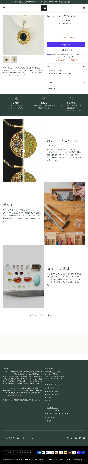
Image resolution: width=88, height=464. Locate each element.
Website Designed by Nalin (60, 460)
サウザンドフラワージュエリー (57, 413)
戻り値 (21, 460)
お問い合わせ (56, 374)
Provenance (52, 88)
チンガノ (50, 397)
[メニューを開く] (6, 8)
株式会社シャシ (52, 408)
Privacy (27, 460)
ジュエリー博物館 (53, 394)
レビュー (45, 460)
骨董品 (49, 421)
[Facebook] (68, 438)
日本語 (7, 452)
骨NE (49, 400)
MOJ (6, 460)
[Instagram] (80, 438)
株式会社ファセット (54, 391)
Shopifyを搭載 (77, 460)
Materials (51, 82)
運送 (16, 460)
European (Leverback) (65, 73)
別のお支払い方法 (66, 50)
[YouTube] (84, 438)
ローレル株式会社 (53, 410)
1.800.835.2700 (54, 372)
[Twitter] (72, 438)
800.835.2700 (72, 108)
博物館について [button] (8, 368)
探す (39, 460)
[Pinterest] (76, 438)
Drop (59, 70)
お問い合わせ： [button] (50, 368)
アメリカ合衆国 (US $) (22, 452)
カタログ (34, 460)
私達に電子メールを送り (73, 110)
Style (49, 66)
